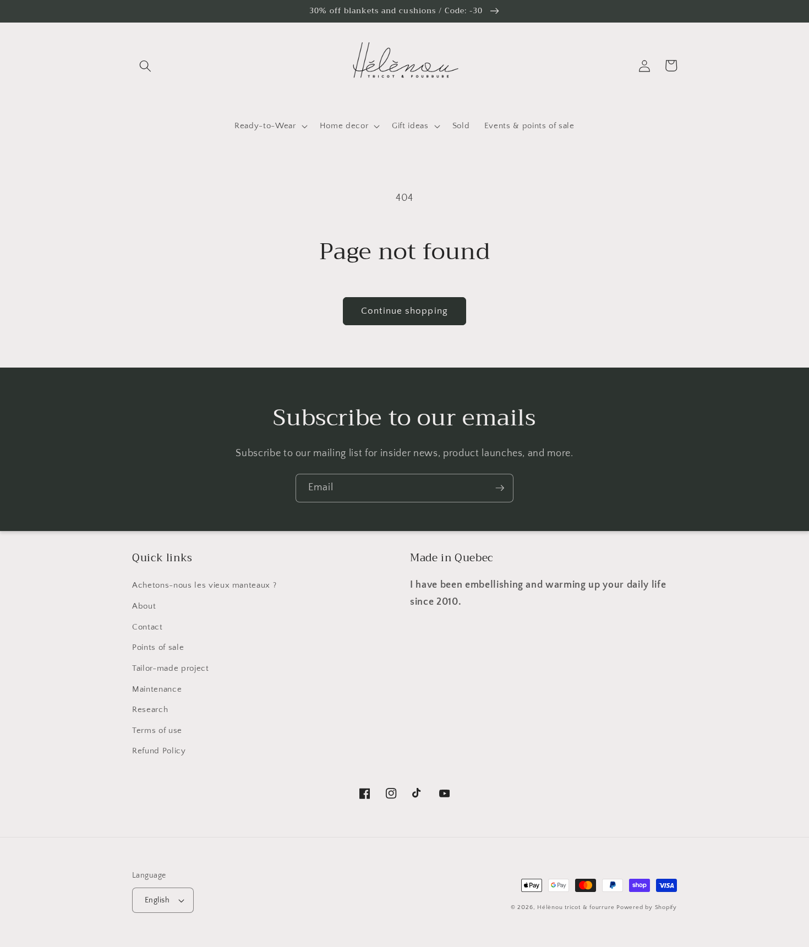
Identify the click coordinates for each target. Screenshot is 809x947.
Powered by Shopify (646, 907)
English (157, 900)
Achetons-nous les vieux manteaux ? (204, 585)
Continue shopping (404, 311)
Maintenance (157, 689)
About (144, 606)
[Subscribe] (500, 488)
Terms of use (157, 730)
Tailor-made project (170, 668)
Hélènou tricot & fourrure (575, 907)
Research (150, 709)
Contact (147, 627)
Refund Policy (159, 751)
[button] (145, 65)
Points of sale (158, 647)
